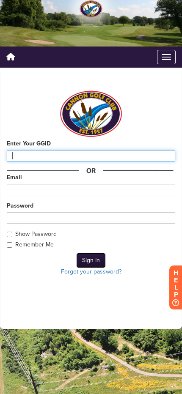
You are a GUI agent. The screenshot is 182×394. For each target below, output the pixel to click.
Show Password (36, 234)
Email (14, 177)
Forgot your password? (91, 271)
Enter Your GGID (29, 143)
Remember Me (34, 244)
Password (20, 205)
